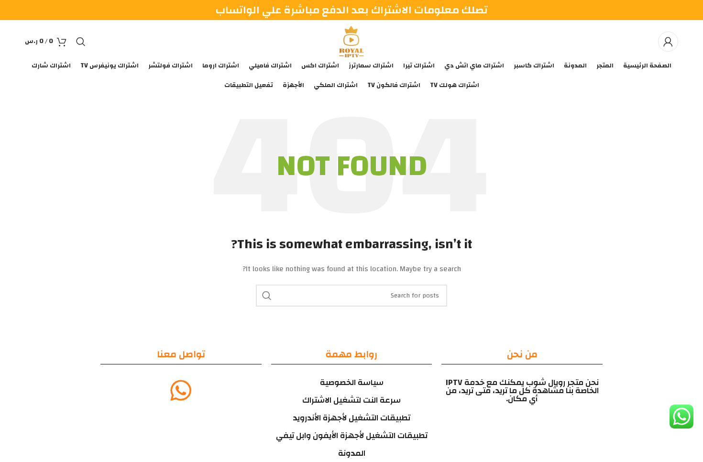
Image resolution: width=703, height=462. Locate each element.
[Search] (80, 41)
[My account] (668, 41)
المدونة (351, 453)
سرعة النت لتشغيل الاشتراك (351, 400)
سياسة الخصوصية (352, 382)
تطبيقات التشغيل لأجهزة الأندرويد (351, 417)
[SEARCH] (267, 296)
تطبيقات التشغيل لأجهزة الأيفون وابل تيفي (352, 435)
